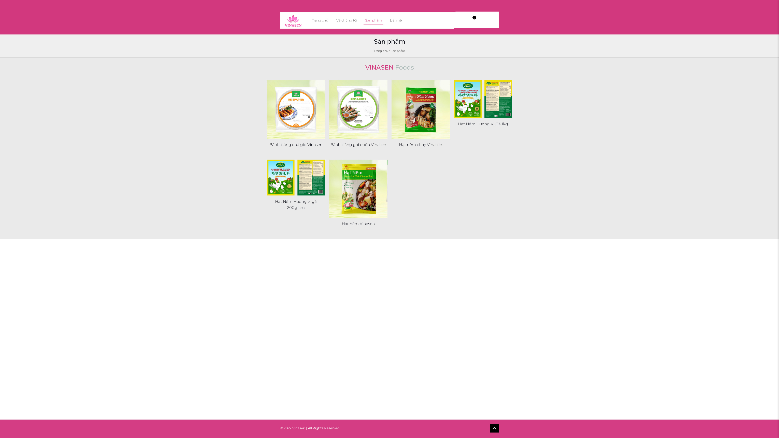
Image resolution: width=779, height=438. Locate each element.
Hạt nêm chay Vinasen (420, 144)
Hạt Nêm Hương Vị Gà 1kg (483, 124)
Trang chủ (381, 51)
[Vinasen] (293, 20)
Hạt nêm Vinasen (358, 223)
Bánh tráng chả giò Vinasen (296, 144)
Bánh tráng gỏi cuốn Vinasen (358, 144)
